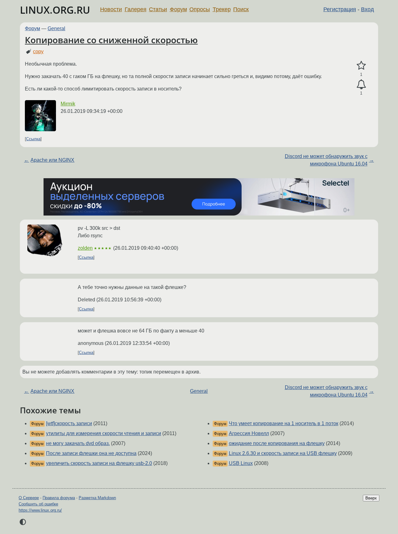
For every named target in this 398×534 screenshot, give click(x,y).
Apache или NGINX (52, 160)
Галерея (135, 9)
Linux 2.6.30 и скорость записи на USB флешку (283, 453)
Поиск (241, 9)
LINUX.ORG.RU (55, 9)
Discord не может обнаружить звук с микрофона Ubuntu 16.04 (326, 160)
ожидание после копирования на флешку (277, 443)
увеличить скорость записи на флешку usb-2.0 (99, 463)
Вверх (371, 498)
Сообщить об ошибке (38, 504)
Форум (178, 9)
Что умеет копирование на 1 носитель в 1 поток (283, 423)
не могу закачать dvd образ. (78, 443)
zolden (85, 248)
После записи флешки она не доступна (91, 453)
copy (38, 51)
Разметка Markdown (97, 497)
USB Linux (241, 463)
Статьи (158, 9)
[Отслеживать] (361, 84)
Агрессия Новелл (249, 433)
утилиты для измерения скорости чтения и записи (103, 433)
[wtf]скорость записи (69, 423)
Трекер (222, 9)
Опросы (199, 9)
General (56, 28)
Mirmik (68, 103)
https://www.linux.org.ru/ (40, 510)
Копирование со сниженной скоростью (111, 40)
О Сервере (29, 497)
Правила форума (59, 497)
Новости (111, 9)
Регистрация (339, 9)
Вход (367, 9)
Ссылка (33, 139)
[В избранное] (361, 65)
